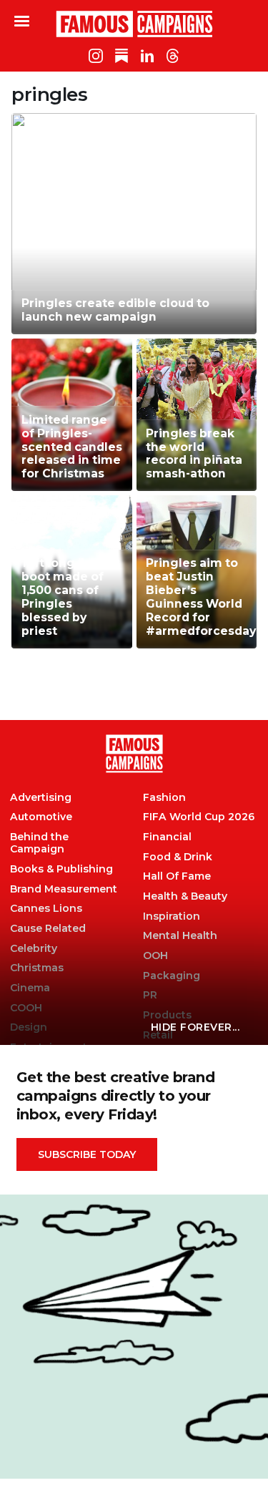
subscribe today (87, 1154)
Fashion (164, 798)
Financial (167, 837)
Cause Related (48, 929)
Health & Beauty (185, 896)
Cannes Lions (46, 909)
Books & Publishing (61, 869)
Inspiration (171, 916)
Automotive (41, 817)
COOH (26, 1008)
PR (150, 995)
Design (28, 1027)
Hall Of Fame (177, 876)
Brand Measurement (63, 889)
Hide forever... (195, 1027)
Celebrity (33, 949)
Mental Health (180, 936)
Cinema (30, 988)
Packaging (171, 976)
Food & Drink (177, 857)
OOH (155, 956)
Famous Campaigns (134, 23)
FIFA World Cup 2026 (198, 817)
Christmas (37, 968)
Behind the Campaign (39, 843)
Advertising (40, 798)
